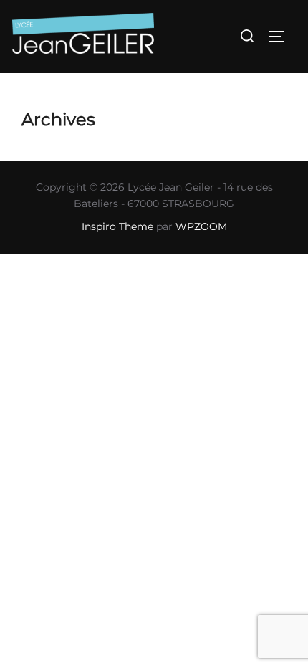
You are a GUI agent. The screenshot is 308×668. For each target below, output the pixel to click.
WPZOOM (201, 226)
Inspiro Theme (117, 226)
